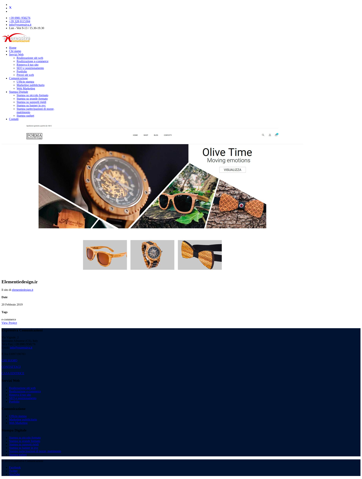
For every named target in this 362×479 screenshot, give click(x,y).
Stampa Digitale (18, 91)
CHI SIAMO (9, 360)
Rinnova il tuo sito (27, 64)
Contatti (13, 119)
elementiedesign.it (22, 289)
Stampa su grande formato (32, 98)
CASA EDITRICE (13, 373)
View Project (9, 322)
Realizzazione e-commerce (32, 61)
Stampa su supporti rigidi (31, 102)
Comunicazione (18, 78)
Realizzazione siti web (30, 57)
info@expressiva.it (20, 24)
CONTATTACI (11, 366)
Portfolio (22, 71)
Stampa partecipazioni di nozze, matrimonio (35, 451)
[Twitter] (10, 8)
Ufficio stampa (25, 81)
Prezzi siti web (25, 74)
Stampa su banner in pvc (31, 105)
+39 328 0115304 (19, 21)
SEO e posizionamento (30, 68)
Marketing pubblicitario (30, 85)
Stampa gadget (25, 115)
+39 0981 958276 (19, 17)
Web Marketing (26, 88)
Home (12, 47)
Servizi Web (16, 54)
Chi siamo (15, 51)
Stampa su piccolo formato (32, 95)
